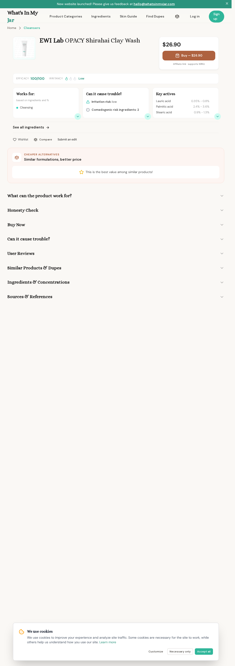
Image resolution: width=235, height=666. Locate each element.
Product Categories (66, 16)
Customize (155, 651)
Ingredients (101, 16)
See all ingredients (28, 127)
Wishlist (23, 139)
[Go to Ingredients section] (217, 116)
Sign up (216, 16)
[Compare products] (177, 16)
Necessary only (180, 651)
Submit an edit (67, 139)
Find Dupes (155, 16)
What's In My (22, 16)
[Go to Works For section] (78, 116)
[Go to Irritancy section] (148, 116)
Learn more (107, 642)
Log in (195, 16)
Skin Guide (128, 16)
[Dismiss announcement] (227, 4)
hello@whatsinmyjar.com (154, 4)
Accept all (204, 651)
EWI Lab (51, 40)
